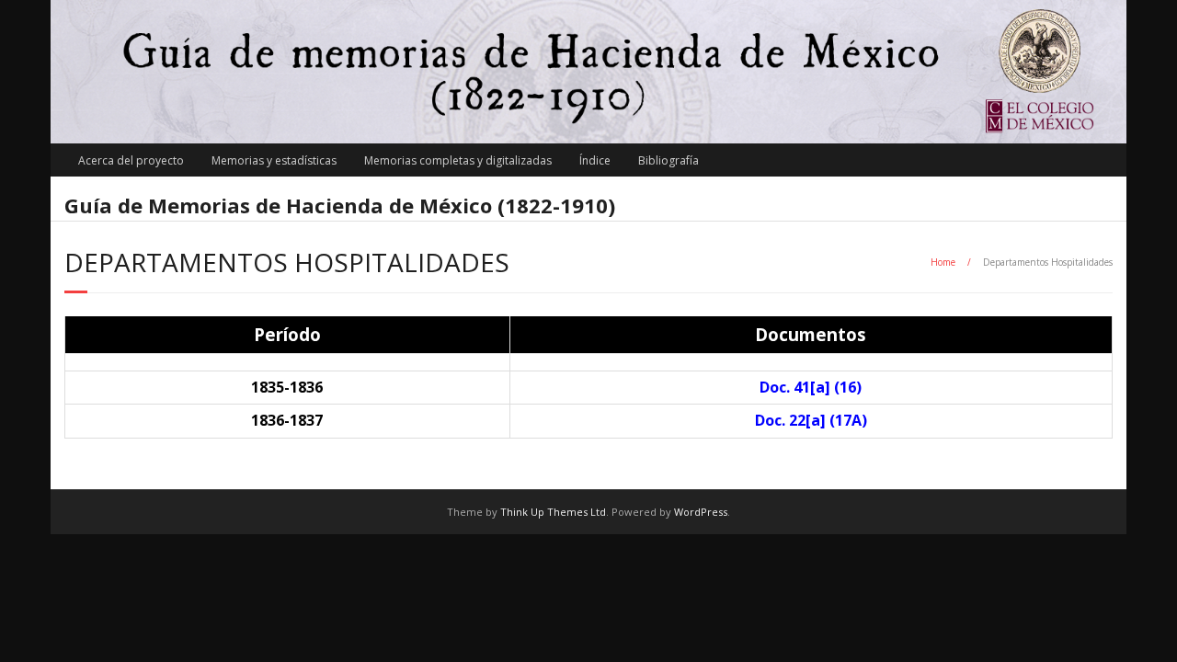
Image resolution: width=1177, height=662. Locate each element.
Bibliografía (668, 160)
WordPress (700, 512)
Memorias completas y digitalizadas (458, 160)
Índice (595, 160)
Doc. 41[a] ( (811, 387)
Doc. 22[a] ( (811, 420)
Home (943, 262)
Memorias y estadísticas (274, 160)
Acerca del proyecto (131, 160)
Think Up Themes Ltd (553, 512)
